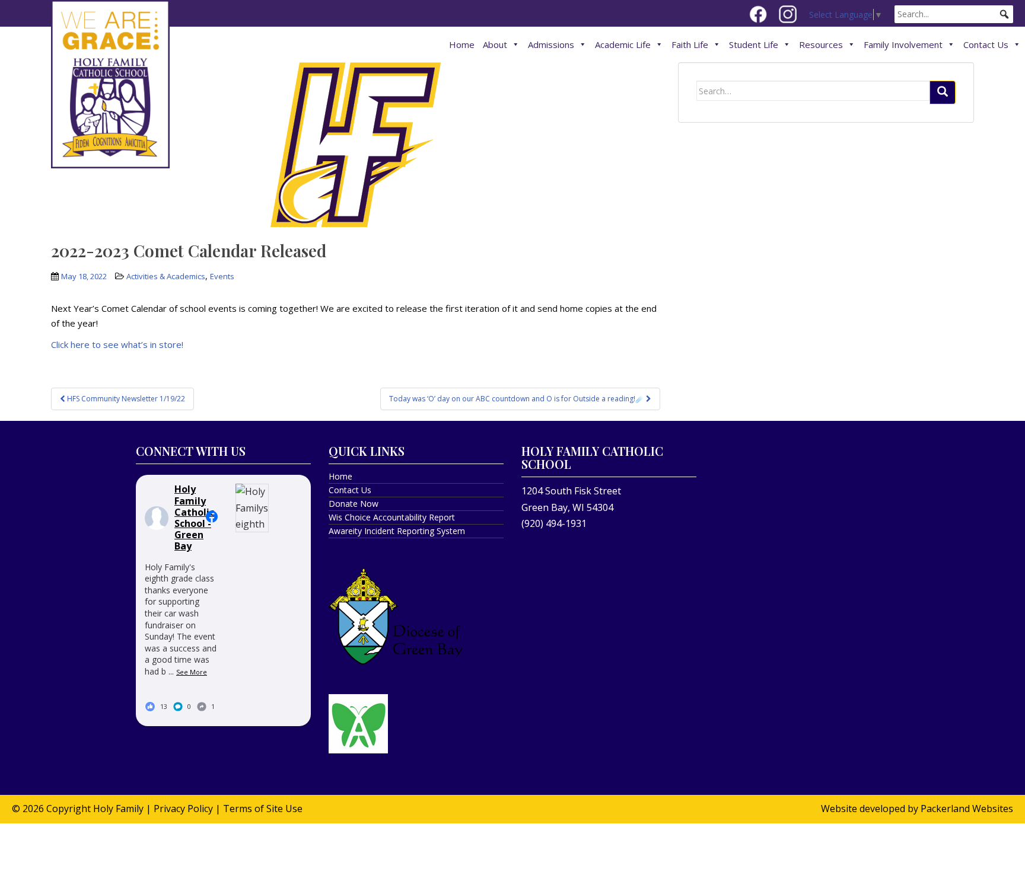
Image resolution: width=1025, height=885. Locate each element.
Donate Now (353, 503)
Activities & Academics (165, 276)
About (495, 44)
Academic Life (623, 44)
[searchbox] (954, 14)
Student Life (753, 44)
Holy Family (118, 808)
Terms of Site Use (263, 808)
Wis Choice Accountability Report (392, 517)
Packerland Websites (967, 808)
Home (462, 44)
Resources (821, 44)
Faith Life (689, 44)
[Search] (942, 92)
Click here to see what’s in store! (117, 344)
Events (222, 276)
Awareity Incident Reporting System (397, 530)
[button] (1004, 14)
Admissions (551, 44)
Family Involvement (903, 44)
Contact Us (985, 44)
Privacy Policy (183, 808)
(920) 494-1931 (554, 523)
